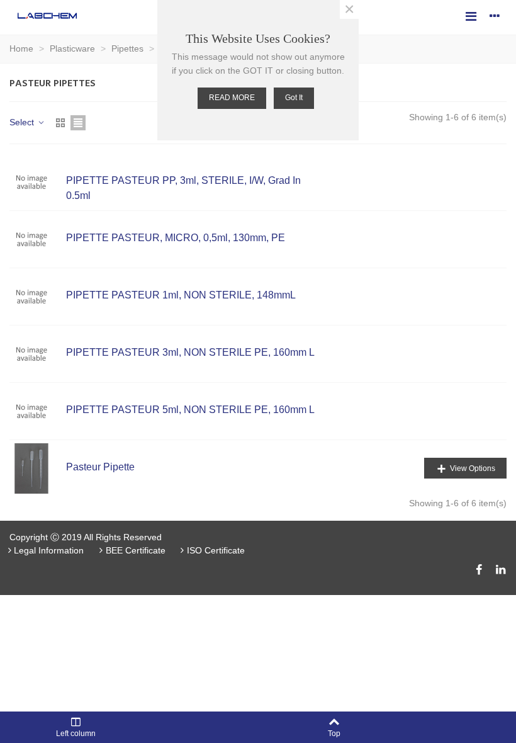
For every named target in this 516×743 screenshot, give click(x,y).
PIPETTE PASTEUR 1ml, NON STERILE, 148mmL (181, 295)
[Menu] (471, 16)
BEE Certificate (135, 550)
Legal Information (49, 550)
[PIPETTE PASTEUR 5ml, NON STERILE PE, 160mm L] (37, 411)
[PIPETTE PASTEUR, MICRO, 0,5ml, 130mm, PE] (37, 239)
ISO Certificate (216, 550)
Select (22, 122)
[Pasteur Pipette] (37, 468)
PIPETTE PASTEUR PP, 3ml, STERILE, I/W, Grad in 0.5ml (183, 188)
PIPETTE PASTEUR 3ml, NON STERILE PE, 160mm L (190, 352)
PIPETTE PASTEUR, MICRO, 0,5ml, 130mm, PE (175, 237)
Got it (294, 97)
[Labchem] (47, 15)
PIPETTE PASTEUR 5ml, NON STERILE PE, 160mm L (190, 409)
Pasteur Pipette (100, 467)
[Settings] (495, 16)
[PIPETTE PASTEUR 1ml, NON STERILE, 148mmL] (37, 296)
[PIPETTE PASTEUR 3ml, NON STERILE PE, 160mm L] (37, 354)
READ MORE (232, 97)
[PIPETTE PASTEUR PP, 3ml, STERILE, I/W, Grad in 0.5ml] (37, 182)
